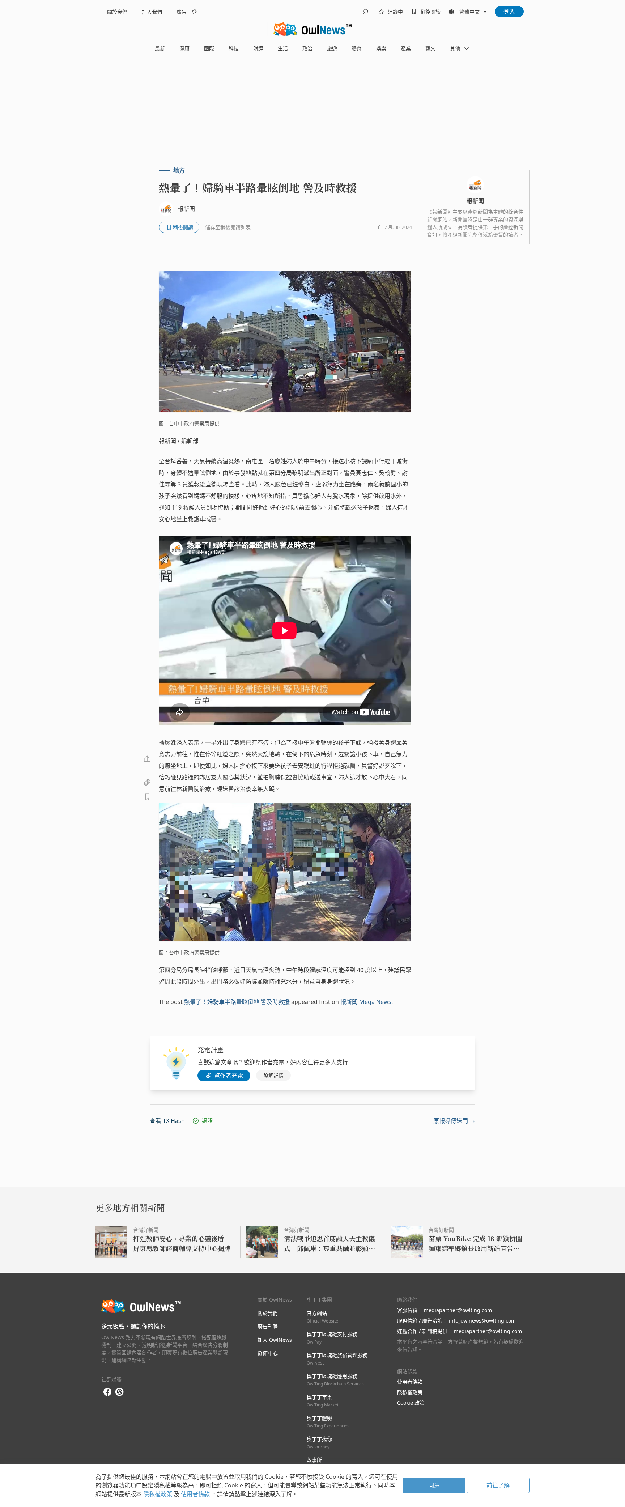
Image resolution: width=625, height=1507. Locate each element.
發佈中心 (268, 1353)
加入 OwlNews (275, 1339)
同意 (434, 1485)
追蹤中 (395, 11)
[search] (365, 12)
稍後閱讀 (430, 11)
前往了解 (498, 1485)
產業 (406, 48)
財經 (258, 48)
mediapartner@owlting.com (458, 1310)
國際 (209, 48)
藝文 (430, 48)
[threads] (119, 1392)
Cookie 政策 (411, 1402)
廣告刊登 (187, 11)
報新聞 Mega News (365, 1002)
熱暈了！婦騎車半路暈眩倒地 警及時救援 (237, 1002)
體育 (357, 48)
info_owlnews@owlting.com (482, 1320)
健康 (184, 48)
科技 (234, 48)
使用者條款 (409, 1381)
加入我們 (152, 11)
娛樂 (381, 48)
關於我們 (117, 11)
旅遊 (332, 48)
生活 (283, 48)
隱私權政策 (409, 1392)
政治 (307, 48)
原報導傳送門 (451, 1121)
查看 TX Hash (167, 1121)
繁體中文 (469, 11)
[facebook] (107, 1392)
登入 (509, 12)
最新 (160, 48)
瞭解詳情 (273, 1075)
